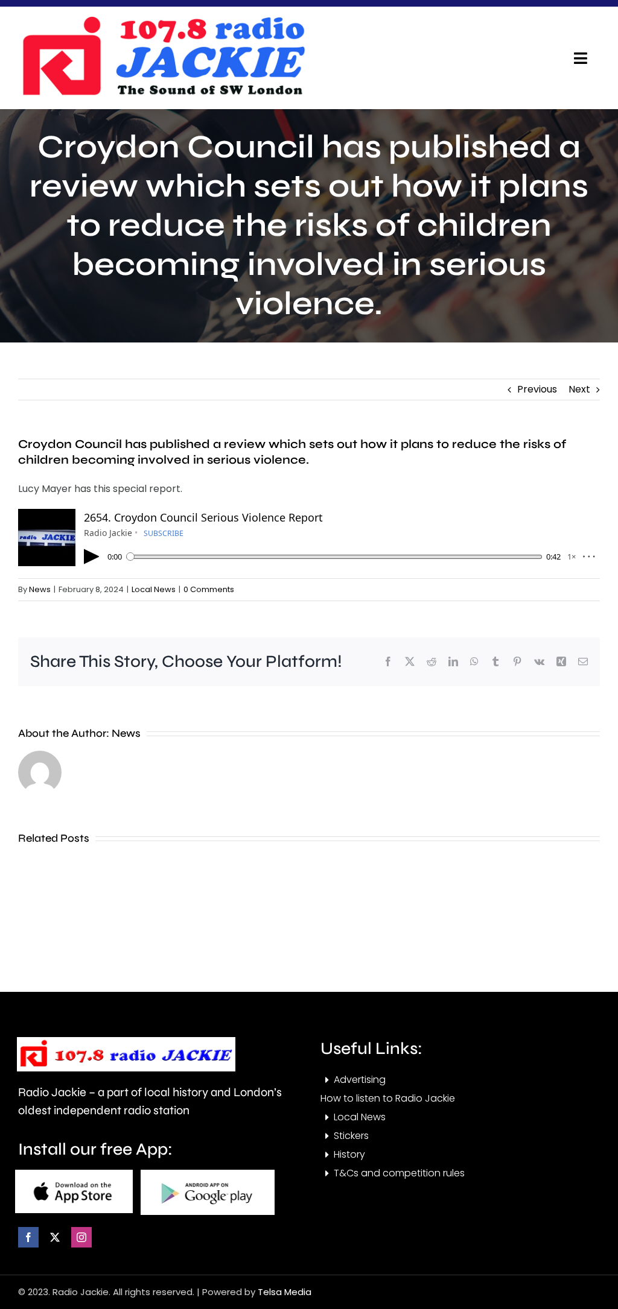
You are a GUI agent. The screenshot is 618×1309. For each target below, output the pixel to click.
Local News (154, 589)
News (40, 589)
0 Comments (208, 589)
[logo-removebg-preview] (126, 1042)
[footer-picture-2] (208, 1174)
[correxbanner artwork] (163, 20)
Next (579, 389)
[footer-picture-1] (74, 1174)
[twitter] (55, 1237)
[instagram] (81, 1237)
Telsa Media (284, 1291)
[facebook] (28, 1237)
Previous (537, 389)
